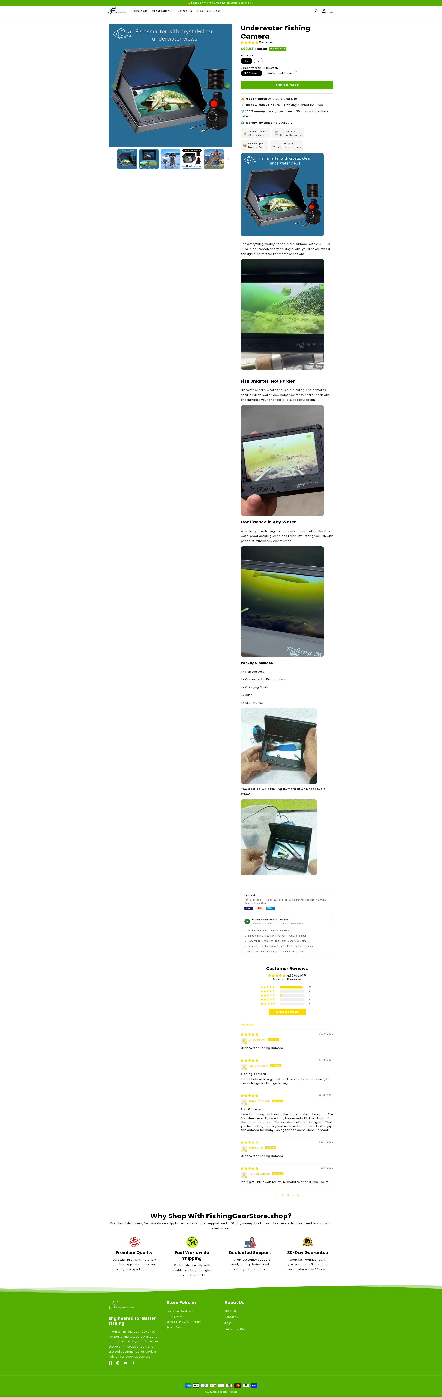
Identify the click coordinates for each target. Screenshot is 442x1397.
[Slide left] (113, 85)
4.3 (246, 61)
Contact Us (232, 1317)
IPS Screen (251, 73)
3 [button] (288, 1195)
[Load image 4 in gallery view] (192, 159)
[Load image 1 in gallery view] (127, 159)
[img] (249, 1034)
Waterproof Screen (281, 73)
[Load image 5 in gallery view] (214, 159)
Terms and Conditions (180, 1311)
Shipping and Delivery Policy (184, 1321)
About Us (230, 1311)
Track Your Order (236, 1329)
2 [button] (282, 1195)
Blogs (228, 1323)
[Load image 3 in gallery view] (170, 159)
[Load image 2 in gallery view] (149, 159)
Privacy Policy (175, 1316)
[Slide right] (227, 85)
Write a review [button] (287, 1012)
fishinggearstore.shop (225, 1391)
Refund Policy (175, 1327)
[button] (316, 11)
